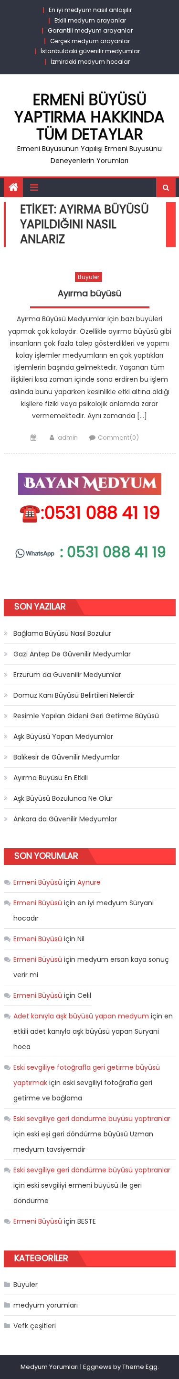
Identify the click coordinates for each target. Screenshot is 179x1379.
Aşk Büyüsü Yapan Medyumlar (63, 736)
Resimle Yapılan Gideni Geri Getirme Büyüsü (86, 716)
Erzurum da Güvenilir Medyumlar (67, 674)
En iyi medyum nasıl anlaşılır (90, 10)
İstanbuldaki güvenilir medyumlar (90, 51)
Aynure (89, 882)
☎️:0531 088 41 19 (89, 513)
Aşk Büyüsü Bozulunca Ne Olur (63, 798)
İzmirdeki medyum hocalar (90, 62)
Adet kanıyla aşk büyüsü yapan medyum (81, 1016)
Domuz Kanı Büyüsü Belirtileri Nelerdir (74, 695)
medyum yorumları (45, 1305)
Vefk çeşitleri (34, 1326)
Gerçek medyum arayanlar (90, 41)
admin (68, 437)
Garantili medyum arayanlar (90, 30)
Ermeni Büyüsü (37, 882)
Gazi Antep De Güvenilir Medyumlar (72, 654)
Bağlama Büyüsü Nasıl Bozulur (62, 633)
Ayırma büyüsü (89, 293)
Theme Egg (140, 1366)
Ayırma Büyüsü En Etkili (50, 778)
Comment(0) (118, 437)
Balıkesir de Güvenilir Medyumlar (66, 757)
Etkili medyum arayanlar (90, 20)
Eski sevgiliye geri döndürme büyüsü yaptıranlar (91, 1118)
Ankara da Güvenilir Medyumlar (65, 819)
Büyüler (88, 277)
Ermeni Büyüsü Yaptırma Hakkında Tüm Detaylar (89, 117)
